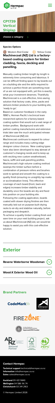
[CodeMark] (19, 304)
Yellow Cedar (44, 52)
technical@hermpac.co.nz (33, 368)
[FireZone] (27, 316)
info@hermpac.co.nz (24, 371)
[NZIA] (27, 328)
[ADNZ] (13, 343)
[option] (27, 21)
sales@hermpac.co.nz (19, 374)
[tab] (27, 261)
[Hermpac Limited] (13, 5)
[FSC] (31, 343)
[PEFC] (45, 343)
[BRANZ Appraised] (43, 303)
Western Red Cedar (18, 52)
